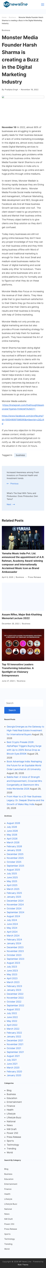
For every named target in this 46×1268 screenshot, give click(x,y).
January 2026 (14, 850)
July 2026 (12, 827)
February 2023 (14, 986)
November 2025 (15, 858)
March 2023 (13, 982)
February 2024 (14, 939)
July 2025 (12, 873)
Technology (13, 1144)
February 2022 (14, 1032)
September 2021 (15, 1052)
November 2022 (15, 997)
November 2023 (15, 951)
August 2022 (13, 1009)
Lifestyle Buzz (14, 1117)
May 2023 (12, 974)
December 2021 (15, 1040)
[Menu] (42, 4)
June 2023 (12, 970)
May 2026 (12, 834)
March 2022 (13, 1028)
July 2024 (12, 920)
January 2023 (14, 990)
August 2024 (13, 916)
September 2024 (15, 912)
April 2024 (12, 931)
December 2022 (15, 994)
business (20, 455)
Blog (9, 1090)
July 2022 (12, 1013)
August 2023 (13, 963)
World (10, 1152)
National (11, 1121)
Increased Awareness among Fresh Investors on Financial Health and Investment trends (23, 475)
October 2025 (14, 862)
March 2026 (13, 842)
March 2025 (13, 889)
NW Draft (12, 1129)
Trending (11, 1148)
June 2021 (12, 1063)
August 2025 (13, 869)
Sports (10, 1140)
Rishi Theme (23, 1265)
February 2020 (14, 1071)
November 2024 (15, 904)
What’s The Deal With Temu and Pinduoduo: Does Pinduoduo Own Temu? (22, 496)
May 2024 (12, 928)
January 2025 (14, 896)
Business (6, 30)
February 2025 (14, 893)
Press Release (34, 577)
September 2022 (15, 1005)
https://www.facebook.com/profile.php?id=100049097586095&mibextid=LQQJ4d (23, 420)
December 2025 (15, 854)
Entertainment (14, 1102)
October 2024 (14, 908)
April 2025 (12, 885)
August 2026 (13, 823)
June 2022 (12, 1017)
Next (9, 504)
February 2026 (14, 846)
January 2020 (14, 1075)
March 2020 (13, 1067)
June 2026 (12, 831)
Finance (11, 1106)
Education (12, 1098)
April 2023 (12, 978)
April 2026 (12, 838)
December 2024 (15, 900)
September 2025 (15, 865)
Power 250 (12, 1133)
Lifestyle (11, 1113)
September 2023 (15, 959)
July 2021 (12, 1060)
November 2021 (15, 1044)
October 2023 (14, 955)
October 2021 (14, 1048)
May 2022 (12, 1021)
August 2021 (13, 1056)
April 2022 (12, 1025)
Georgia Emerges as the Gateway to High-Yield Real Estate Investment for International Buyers (25, 730)
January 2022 (14, 1036)
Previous (14, 483)
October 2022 (14, 1001)
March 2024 (13, 935)
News (10, 1125)
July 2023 (12, 966)
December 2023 (15, 947)
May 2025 (12, 881)
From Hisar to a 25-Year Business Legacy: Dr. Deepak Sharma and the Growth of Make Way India (25, 800)
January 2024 (14, 943)
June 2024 (12, 924)
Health (10, 1109)
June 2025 (12, 877)
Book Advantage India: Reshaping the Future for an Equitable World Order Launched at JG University (24, 765)
